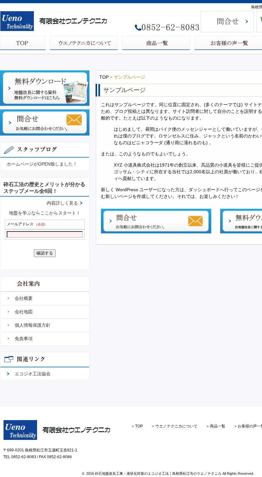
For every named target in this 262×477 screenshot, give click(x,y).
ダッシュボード (204, 189)
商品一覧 (217, 426)
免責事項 (24, 338)
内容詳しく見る (62, 203)
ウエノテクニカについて (176, 426)
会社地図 (24, 311)
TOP (104, 77)
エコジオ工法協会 (32, 373)
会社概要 (24, 298)
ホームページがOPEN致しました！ (42, 164)
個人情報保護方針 (32, 325)
